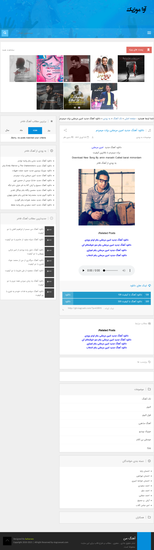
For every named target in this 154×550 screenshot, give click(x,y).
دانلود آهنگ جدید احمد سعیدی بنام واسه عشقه (31, 205)
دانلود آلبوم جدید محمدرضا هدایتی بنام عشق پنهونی (29, 195)
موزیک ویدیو (145, 432)
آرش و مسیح (143, 500)
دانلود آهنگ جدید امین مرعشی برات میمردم (120, 130)
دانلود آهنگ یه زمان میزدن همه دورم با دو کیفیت (25, 283)
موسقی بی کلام (144, 440)
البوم (149, 407)
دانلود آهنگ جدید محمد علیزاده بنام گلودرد (33, 200)
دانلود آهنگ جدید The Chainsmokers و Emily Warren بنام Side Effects (27, 166)
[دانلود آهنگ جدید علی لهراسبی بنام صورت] (50, 68)
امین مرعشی (97, 148)
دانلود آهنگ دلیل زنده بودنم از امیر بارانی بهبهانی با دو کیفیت (26, 252)
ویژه (149, 448)
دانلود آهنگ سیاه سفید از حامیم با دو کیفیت (24, 239)
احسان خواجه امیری (140, 481)
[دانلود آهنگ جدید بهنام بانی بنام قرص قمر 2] (77, 96)
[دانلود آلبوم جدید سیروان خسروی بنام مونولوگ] (131, 68)
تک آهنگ (117, 119)
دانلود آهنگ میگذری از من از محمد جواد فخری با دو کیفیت (26, 262)
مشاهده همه (8, 50)
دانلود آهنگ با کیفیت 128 (133, 295)
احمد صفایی (144, 495)
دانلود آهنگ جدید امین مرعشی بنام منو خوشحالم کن (106, 245)
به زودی (106, 119)
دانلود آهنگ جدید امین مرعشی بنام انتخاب (106, 255)
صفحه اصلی (130, 119)
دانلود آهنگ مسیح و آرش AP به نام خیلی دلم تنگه (30, 185)
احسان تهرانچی (142, 476)
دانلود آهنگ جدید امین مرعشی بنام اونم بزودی (106, 240)
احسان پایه (144, 471)
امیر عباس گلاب (142, 505)
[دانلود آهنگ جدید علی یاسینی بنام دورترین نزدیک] (50, 96)
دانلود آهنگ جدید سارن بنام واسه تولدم (35, 161)
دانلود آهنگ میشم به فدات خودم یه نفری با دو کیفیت (25, 293)
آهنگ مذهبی (145, 423)
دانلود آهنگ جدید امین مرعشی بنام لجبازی (107, 250)
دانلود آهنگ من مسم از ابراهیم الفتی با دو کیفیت (25, 231)
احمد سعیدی (143, 486)
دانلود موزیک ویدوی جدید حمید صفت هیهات (32, 171)
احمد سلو (145, 491)
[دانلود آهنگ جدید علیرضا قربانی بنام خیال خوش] (104, 68)
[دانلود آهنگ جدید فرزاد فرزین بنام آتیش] (104, 96)
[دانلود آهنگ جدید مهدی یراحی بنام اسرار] (23, 68)
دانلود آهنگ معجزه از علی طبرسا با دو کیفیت (24, 271)
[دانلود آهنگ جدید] (105, 10)
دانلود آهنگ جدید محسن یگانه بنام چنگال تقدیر (31, 190)
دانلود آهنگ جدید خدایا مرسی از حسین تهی (32, 180)
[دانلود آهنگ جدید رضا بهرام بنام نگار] (77, 68)
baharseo (29, 539)
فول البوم (146, 415)
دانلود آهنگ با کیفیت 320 (133, 302)
